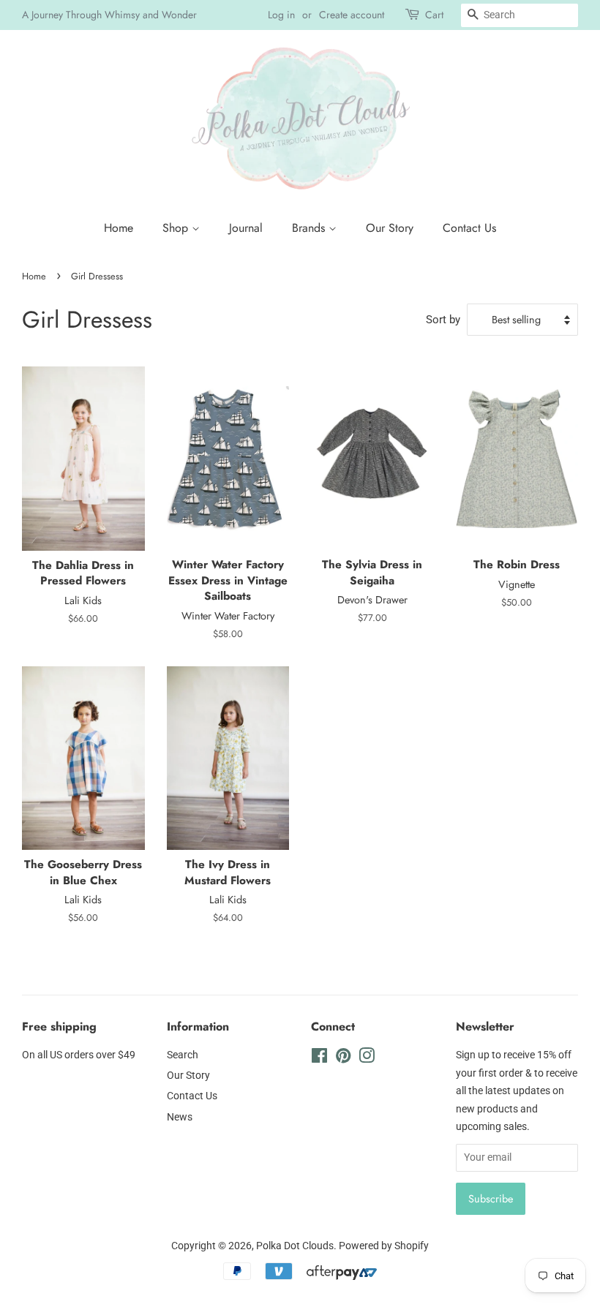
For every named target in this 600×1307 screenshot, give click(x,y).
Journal (246, 227)
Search (182, 1055)
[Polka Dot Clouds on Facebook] (319, 1058)
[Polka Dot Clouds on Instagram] (367, 1058)
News (179, 1117)
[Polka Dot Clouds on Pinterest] (343, 1058)
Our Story (389, 227)
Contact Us (469, 227)
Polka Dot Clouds (295, 1246)
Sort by (443, 319)
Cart (434, 14)
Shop (177, 227)
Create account (351, 14)
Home (118, 227)
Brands (310, 227)
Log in (281, 14)
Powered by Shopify (384, 1246)
